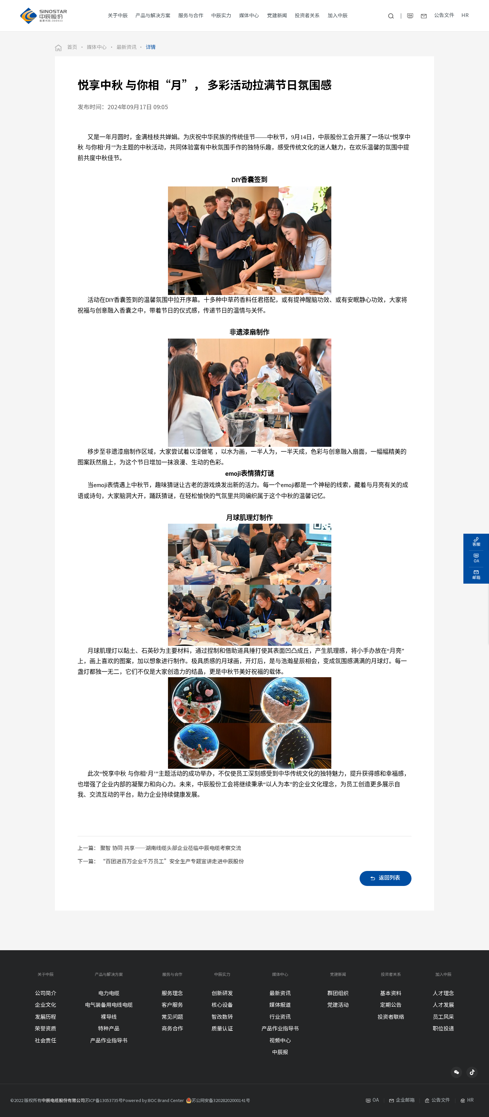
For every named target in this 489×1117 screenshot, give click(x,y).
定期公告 (391, 1005)
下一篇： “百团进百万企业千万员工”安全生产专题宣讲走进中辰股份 (161, 862)
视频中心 (280, 1041)
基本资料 (391, 993)
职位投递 (443, 1029)
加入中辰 (443, 975)
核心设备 (222, 1005)
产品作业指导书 (108, 1041)
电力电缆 (108, 993)
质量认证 (222, 1029)
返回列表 (389, 878)
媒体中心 (97, 47)
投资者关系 (391, 975)
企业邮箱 (405, 1100)
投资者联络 (391, 1017)
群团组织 (338, 993)
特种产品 (108, 1029)
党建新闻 (338, 975)
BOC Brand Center (166, 1100)
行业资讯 (280, 1017)
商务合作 (172, 1029)
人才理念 (443, 993)
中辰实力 (222, 975)
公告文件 (444, 15)
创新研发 (222, 993)
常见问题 (172, 1017)
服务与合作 (172, 975)
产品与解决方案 (109, 975)
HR (465, 15)
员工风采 (443, 1017)
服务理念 (172, 993)
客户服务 (172, 1005)
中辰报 (280, 1052)
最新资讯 (126, 47)
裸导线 (109, 1017)
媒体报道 (280, 1005)
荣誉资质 (45, 1029)
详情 (151, 47)
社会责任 (45, 1041)
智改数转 (222, 1017)
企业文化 (45, 1005)
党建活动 (338, 1005)
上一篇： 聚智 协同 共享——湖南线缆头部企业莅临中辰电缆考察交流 (159, 848)
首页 (72, 47)
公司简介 (45, 993)
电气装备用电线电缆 (109, 1005)
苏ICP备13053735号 (104, 1100)
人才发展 (443, 1005)
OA (376, 1100)
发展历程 (45, 1017)
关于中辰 (46, 975)
